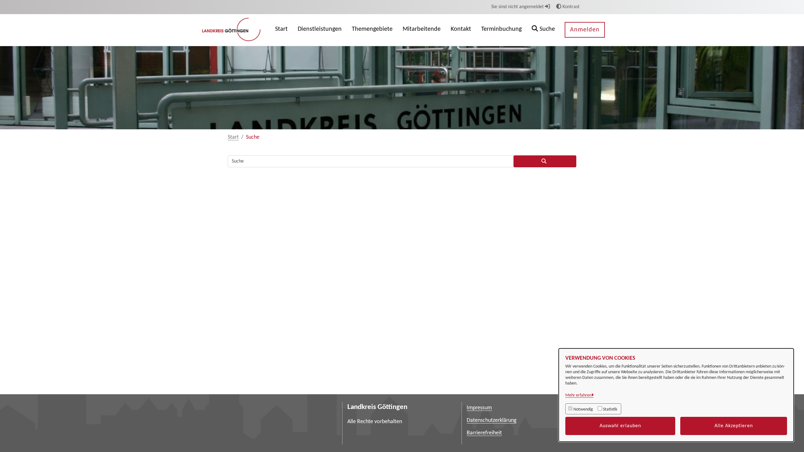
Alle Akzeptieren (733, 425)
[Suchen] (544, 161)
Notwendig (583, 409)
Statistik (610, 409)
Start (233, 137)
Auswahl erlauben (620, 425)
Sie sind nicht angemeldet (518, 6)
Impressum (479, 408)
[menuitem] (281, 30)
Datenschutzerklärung (491, 420)
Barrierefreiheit (484, 433)
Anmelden (585, 30)
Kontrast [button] (570, 6)
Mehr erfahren (578, 395)
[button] (543, 30)
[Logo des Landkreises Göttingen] (232, 29)
